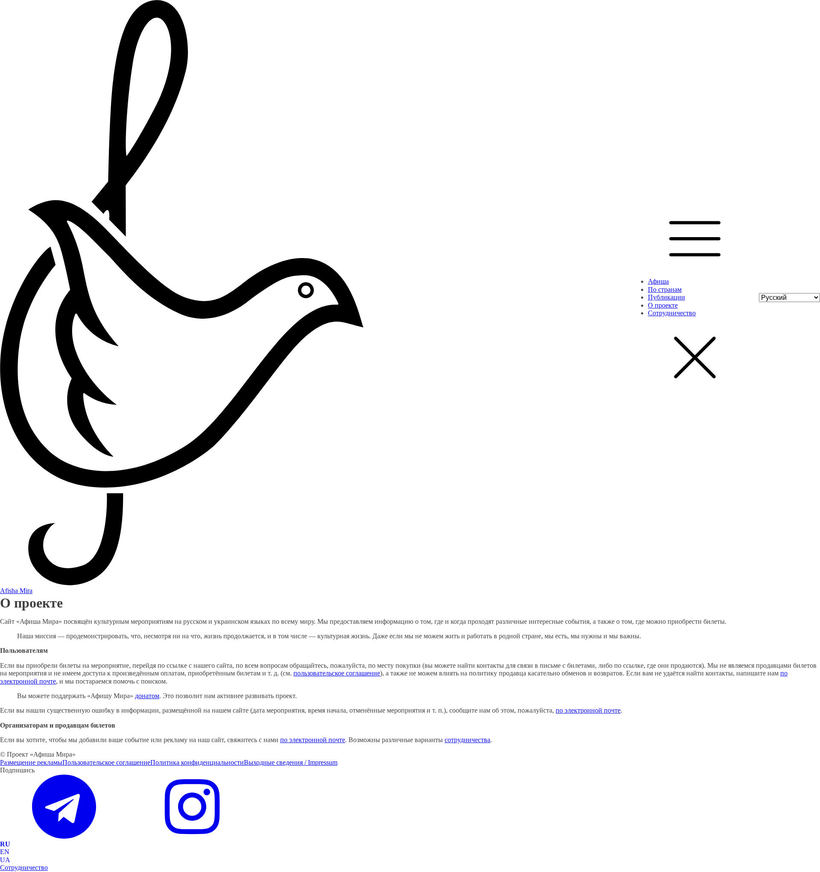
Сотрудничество (672, 313)
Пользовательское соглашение (106, 762)
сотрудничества (467, 739)
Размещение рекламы (31, 762)
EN (4, 851)
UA (5, 859)
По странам (665, 289)
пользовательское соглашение (336, 673)
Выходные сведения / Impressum (290, 762)
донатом (147, 695)
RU (5, 844)
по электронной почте (588, 710)
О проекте (663, 305)
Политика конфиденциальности (197, 762)
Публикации (666, 297)
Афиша (658, 281)
